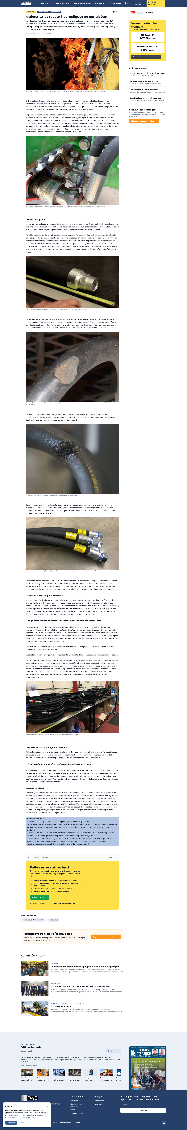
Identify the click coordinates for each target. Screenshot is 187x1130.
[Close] (47, 1106)
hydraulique (53, 920)
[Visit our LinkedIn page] (164, 1122)
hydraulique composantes (33, 920)
